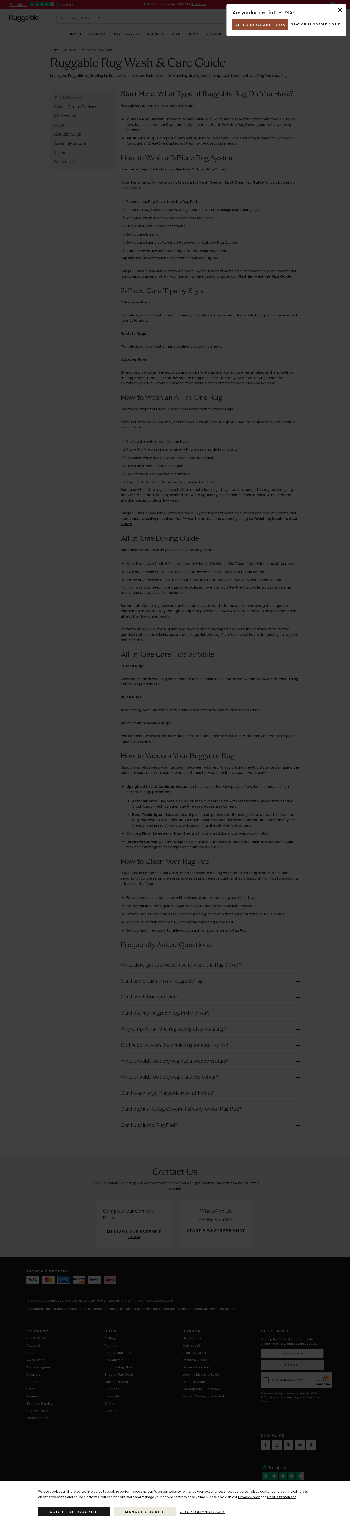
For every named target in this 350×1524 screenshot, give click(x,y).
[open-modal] (340, 10)
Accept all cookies (74, 1511)
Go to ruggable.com (260, 24)
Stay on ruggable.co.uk (315, 24)
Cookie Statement (281, 1497)
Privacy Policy (249, 1497)
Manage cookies (145, 1511)
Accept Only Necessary (202, 1512)
